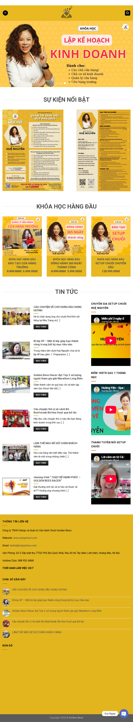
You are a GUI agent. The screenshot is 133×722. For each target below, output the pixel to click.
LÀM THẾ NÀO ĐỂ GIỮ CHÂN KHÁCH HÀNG (36, 632)
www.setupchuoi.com (25, 537)
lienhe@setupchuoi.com (23, 545)
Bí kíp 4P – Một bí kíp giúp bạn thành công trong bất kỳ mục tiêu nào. (51, 600)
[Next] (126, 53)
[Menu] (5, 13)
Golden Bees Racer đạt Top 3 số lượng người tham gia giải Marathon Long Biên (57, 610)
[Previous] (7, 53)
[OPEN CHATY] (124, 713)
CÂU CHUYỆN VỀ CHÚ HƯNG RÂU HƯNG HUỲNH (39, 589)
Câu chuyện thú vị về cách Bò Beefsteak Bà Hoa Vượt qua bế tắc (48, 621)
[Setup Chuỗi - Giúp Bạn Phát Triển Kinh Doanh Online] (66, 13)
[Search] (127, 13)
